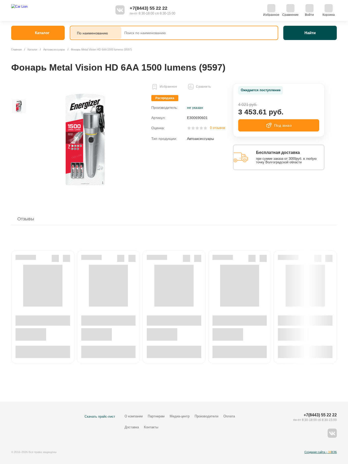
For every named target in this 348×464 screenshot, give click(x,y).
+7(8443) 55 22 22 (148, 8)
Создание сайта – (320, 452)
